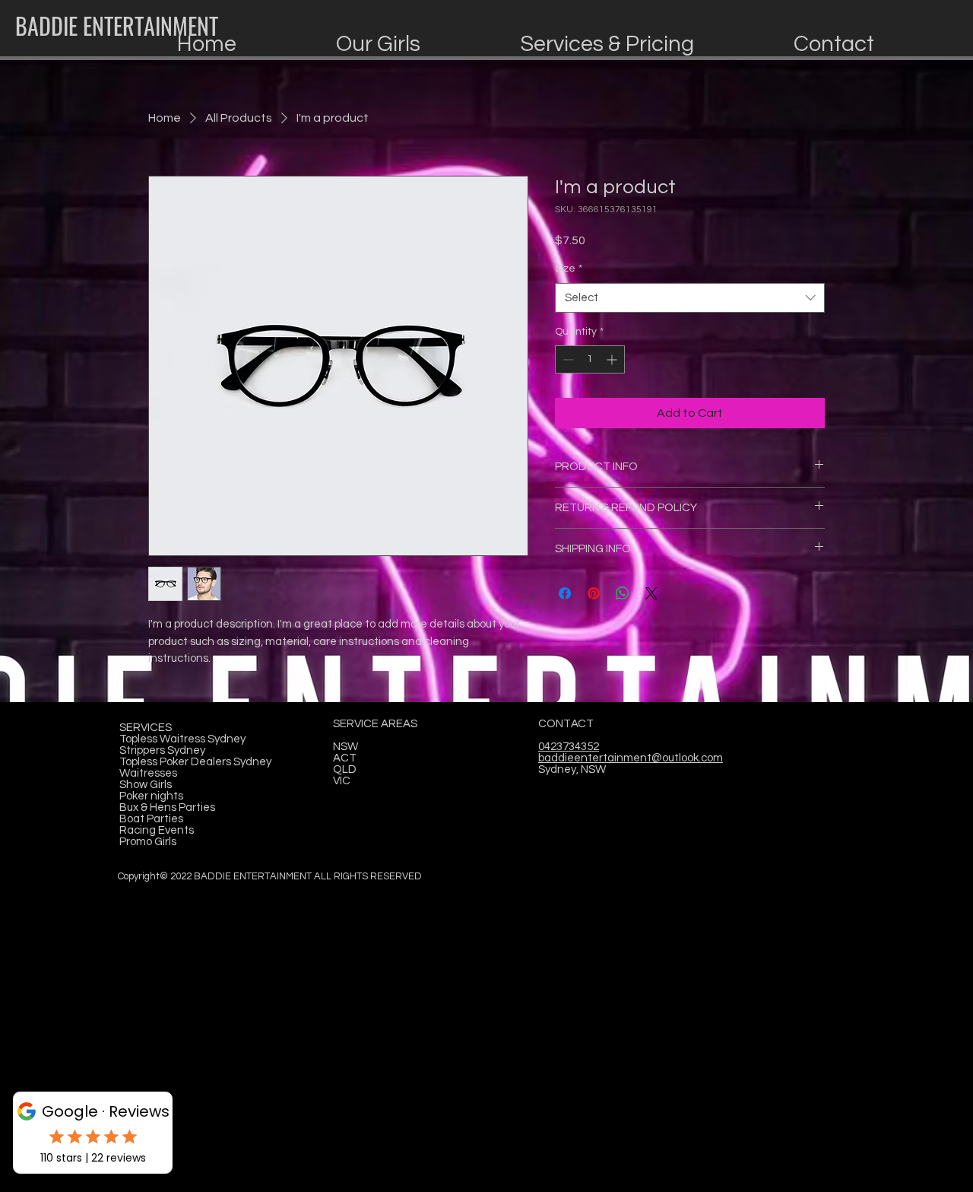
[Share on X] (651, 593)
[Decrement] (566, 359)
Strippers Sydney (162, 750)
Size (568, 268)
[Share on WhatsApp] (622, 593)
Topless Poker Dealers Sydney (195, 762)
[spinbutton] (590, 359)
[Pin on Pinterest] (594, 593)
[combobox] (690, 298)
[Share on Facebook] (565, 593)
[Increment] (613, 359)
